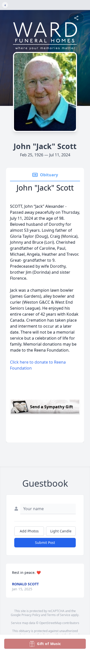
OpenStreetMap (50, 623)
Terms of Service (58, 615)
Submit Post (45, 542)
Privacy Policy (31, 615)
